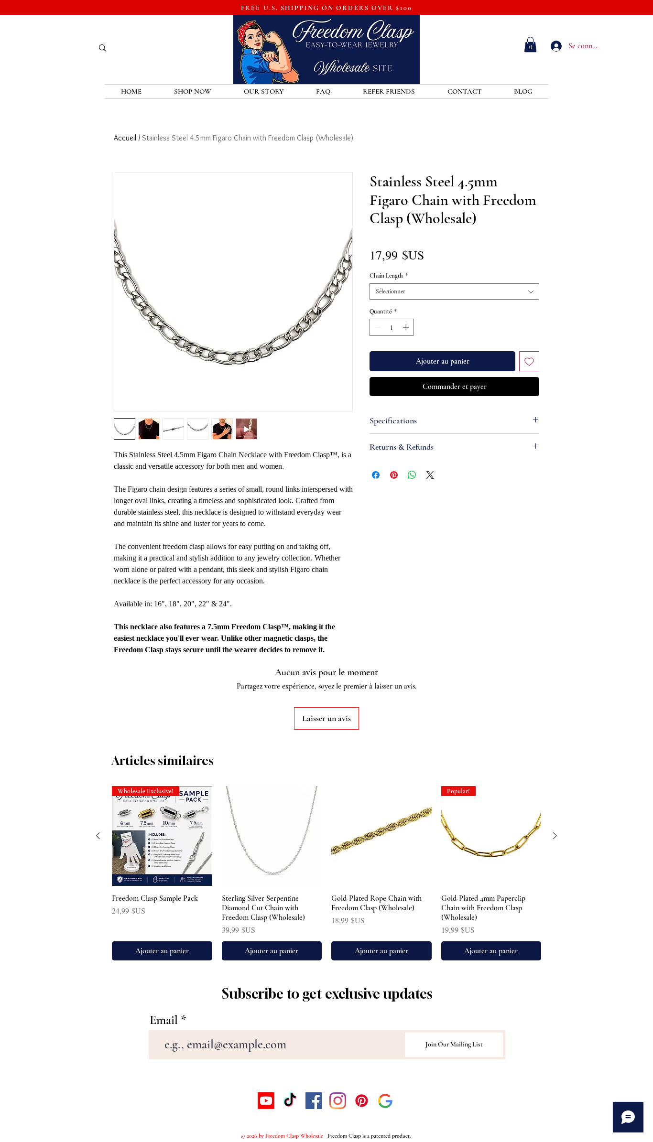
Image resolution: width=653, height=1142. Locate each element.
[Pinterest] (361, 1100)
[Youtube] (266, 1100)
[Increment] (407, 327)
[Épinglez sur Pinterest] (394, 475)
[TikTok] (290, 1100)
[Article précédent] (98, 835)
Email (164, 1020)
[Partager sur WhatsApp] (412, 475)
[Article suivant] (555, 835)
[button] (530, 44)
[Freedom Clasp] (385, 1100)
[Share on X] (430, 475)
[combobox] (454, 291)
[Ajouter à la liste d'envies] (529, 361)
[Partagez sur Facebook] (375, 475)
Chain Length (389, 276)
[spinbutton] (391, 327)
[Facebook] (313, 1100)
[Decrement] (376, 327)
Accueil (125, 137)
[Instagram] (337, 1100)
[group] (326, 873)
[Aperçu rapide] (272, 836)
